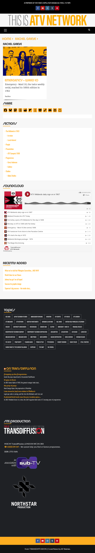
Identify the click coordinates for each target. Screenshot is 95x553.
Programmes (10, 157)
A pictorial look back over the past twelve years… (22, 396)
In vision (10, 135)
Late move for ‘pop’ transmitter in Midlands (19, 391)
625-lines (8, 317)
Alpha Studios (12, 175)
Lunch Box (84, 332)
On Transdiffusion (21, 368)
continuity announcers (19, 327)
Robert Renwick (62, 342)
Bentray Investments (32, 322)
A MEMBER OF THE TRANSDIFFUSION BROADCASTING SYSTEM (47, 2)
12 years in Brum (10, 379)
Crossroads (33, 327)
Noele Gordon (69, 337)
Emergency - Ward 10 (63, 327)
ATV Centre (58, 317)
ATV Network (19, 322)
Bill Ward (59, 322)
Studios (8, 171)
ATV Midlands (9, 322)
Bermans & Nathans (47, 322)
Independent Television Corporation (37, 332)
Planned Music (29, 342)
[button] (5, 30)
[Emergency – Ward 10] (25, 61)
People (8, 144)
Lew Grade (74, 332)
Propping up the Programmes (15, 374)
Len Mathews (64, 332)
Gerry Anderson (12, 162)
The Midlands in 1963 (12, 131)
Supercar (33, 347)
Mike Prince (33, 337)
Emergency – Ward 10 (21, 79)
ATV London (76, 317)
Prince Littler (40, 342)
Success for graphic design (13, 283)
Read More (8, 96)
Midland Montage (10, 337)
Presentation (10, 149)
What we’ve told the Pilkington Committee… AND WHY (22, 270)
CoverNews (53, 549)
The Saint (41, 347)
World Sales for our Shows (13, 275)
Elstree (52, 327)
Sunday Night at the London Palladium (16, 347)
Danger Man (43, 327)
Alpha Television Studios (20, 317)
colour (8, 327)
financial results (77, 327)
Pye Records (50, 342)
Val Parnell (51, 347)
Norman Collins (80, 337)
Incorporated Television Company (15, 332)
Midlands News (23, 337)
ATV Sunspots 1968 (14, 153)
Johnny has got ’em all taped (13, 279)
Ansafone (48, 317)
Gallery (10, 166)
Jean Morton (54, 332)
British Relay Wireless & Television (74, 322)
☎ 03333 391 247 (11, 446)
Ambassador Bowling (37, 317)
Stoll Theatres (85, 342)
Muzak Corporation (56, 337)
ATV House (67, 317)
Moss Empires (43, 337)
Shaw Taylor (73, 342)
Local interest (12, 140)
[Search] (89, 30)
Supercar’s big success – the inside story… (18, 288)
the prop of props (10, 385)
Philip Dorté (18, 342)
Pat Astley (8, 342)
